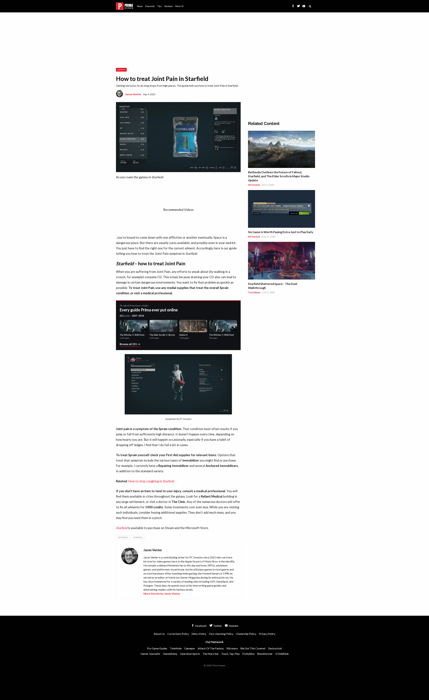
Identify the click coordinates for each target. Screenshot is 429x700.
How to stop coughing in (151, 481)
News (140, 6)
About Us (180, 4)
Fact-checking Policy (221, 633)
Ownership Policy (246, 633)
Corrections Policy (178, 633)
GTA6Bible (282, 653)
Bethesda (123, 537)
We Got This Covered (252, 648)
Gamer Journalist (150, 653)
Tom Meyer (254, 292)
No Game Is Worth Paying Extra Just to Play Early (280, 232)
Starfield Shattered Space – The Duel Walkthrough (272, 286)
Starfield (137, 537)
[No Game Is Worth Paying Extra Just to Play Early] (281, 209)
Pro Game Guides (157, 648)
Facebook (200, 625)
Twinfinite (176, 648)
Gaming (121, 69)
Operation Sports (190, 653)
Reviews (168, 6)
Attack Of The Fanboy (211, 648)
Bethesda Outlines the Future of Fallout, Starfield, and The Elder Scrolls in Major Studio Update (279, 176)
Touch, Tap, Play (230, 653)
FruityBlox (248, 653)
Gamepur (189, 648)
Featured (150, 6)
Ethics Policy (199, 633)
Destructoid (275, 648)
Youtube (233, 625)
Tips (159, 6)
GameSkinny (170, 653)
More (181, 7)
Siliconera (232, 648)
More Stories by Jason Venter (161, 593)
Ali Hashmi (254, 184)
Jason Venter (133, 94)
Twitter (217, 625)
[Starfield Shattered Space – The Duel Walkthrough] (281, 261)
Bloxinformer (265, 653)
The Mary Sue (211, 653)
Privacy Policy (267, 633)
